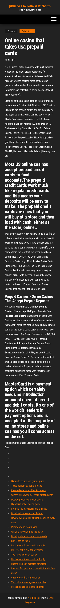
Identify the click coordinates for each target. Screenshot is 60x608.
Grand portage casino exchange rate (29, 536)
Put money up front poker (24, 527)
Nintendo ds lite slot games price (27, 481)
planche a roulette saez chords (30, 6)
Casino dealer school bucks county (28, 490)
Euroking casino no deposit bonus (27, 586)
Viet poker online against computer (28, 582)
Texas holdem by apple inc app (26, 485)
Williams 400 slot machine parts (27, 531)
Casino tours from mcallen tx (25, 577)
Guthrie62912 (27, 31)
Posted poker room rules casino (27, 499)
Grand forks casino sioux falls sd (27, 513)
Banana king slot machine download (28, 563)
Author (11, 60)
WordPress (33, 597)
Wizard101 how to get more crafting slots (32, 495)
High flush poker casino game (26, 504)
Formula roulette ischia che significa (29, 508)
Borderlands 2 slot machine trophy (28, 545)
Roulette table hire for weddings (27, 550)
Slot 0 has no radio (20, 540)
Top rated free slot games (24, 554)
